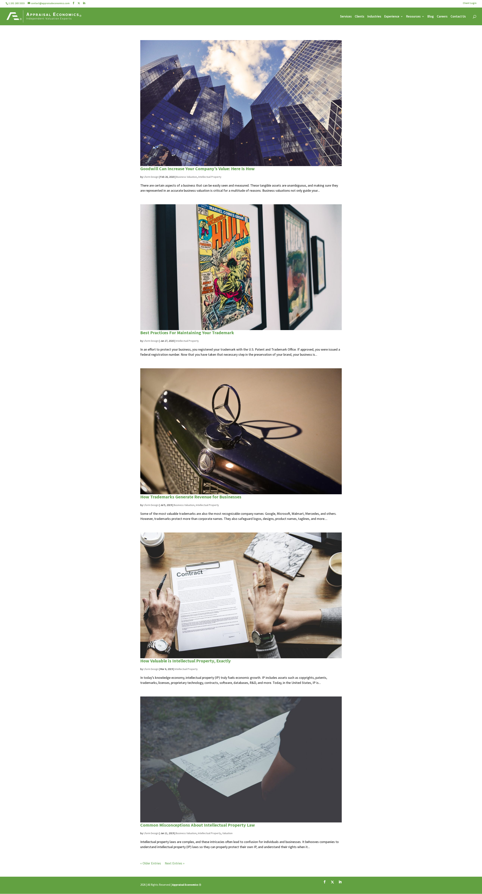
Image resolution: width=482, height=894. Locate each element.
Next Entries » (175, 863)
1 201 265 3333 (16, 3)
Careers (442, 16)
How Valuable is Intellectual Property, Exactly (185, 661)
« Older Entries (150, 863)
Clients (359, 16)
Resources (413, 16)
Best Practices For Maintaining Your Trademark (187, 333)
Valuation (227, 833)
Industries (374, 16)
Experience (391, 16)
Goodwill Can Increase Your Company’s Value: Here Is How (197, 169)
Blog (430, 16)
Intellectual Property (209, 176)
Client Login (469, 3)
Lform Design (151, 176)
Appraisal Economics (185, 884)
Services (346, 16)
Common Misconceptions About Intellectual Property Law (197, 825)
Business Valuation (186, 176)
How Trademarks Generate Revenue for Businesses (190, 497)
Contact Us (458, 16)
